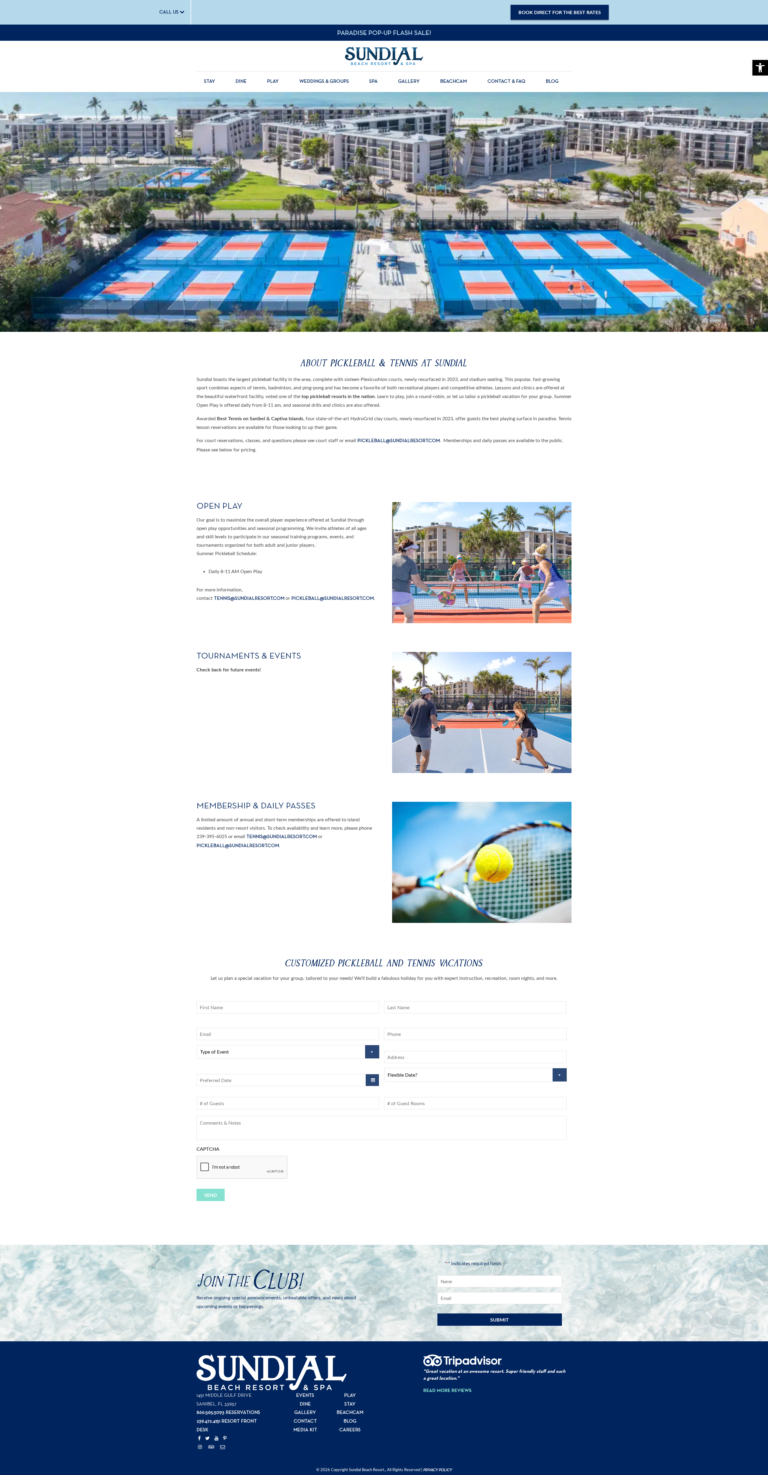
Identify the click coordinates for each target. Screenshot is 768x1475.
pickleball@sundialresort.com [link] (398, 441)
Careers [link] (350, 1430)
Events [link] (305, 1395)
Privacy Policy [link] (437, 1470)
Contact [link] (305, 1421)
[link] (760, 68)
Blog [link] (552, 81)
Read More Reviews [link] (447, 1390)
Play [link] (273, 81)
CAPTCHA (207, 1149)
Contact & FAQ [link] (506, 81)
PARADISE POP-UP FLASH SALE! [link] (384, 33)
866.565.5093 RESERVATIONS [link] (228, 1412)
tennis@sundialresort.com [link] (281, 836)
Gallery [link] (409, 81)
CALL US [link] (169, 12)
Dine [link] (241, 81)
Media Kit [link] (305, 1430)
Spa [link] (373, 81)
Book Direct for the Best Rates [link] (559, 12)
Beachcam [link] (453, 81)
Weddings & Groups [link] (324, 81)
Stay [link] (209, 81)
